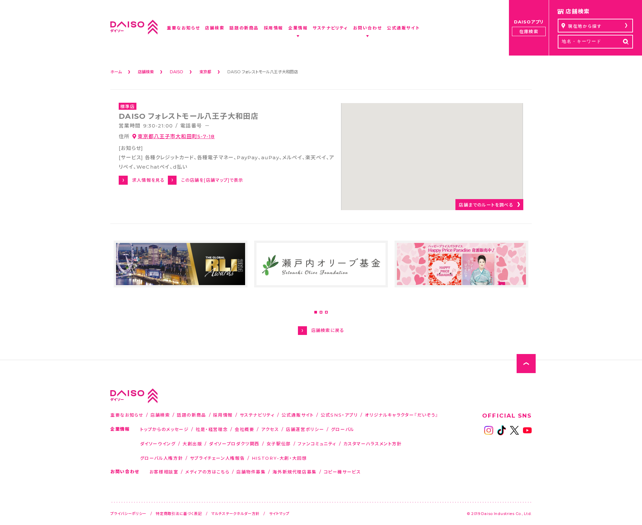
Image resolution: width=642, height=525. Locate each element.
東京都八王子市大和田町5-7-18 (176, 136)
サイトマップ (279, 513)
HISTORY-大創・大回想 (279, 458)
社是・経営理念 (212, 429)
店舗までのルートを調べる (486, 204)
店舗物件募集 (251, 471)
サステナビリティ (257, 415)
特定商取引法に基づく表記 (179, 513)
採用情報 (223, 415)
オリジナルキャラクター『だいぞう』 (402, 415)
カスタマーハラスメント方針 (372, 443)
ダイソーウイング (158, 443)
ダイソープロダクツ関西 (234, 443)
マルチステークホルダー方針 (235, 513)
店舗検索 (160, 415)
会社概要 (244, 429)
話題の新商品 (191, 415)
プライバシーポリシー (128, 513)
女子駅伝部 (278, 443)
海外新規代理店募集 (295, 471)
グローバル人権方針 (161, 458)
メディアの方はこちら (207, 471)
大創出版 (192, 443)
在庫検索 (528, 31)
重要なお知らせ (126, 415)
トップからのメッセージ (164, 429)
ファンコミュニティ (317, 443)
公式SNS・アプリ (339, 415)
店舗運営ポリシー (305, 429)
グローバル (342, 429)
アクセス (270, 429)
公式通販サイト (298, 415)
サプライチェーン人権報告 (217, 458)
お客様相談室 (164, 471)
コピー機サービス (342, 471)
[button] (315, 312)
